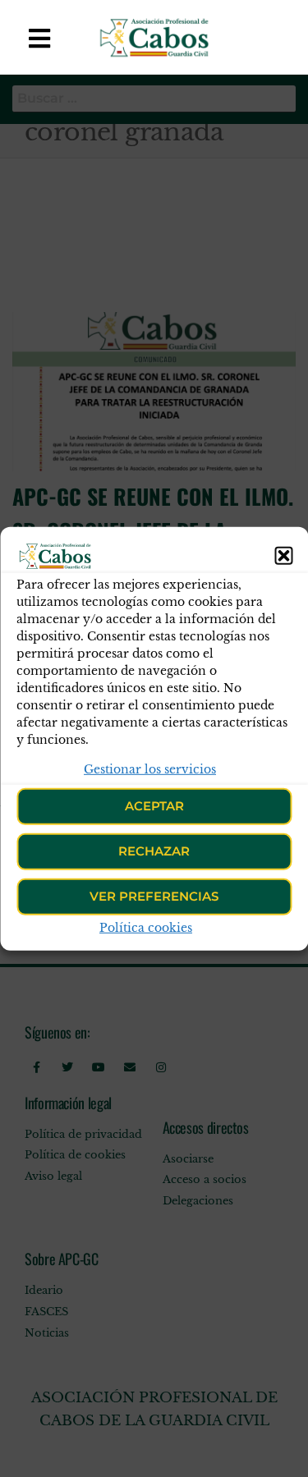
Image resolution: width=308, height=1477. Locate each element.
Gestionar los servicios (150, 768)
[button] (283, 555)
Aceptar (154, 806)
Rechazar (154, 851)
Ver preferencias (154, 896)
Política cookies (145, 927)
